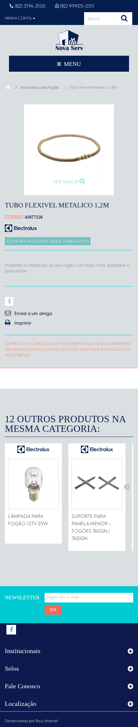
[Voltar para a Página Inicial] (8, 87)
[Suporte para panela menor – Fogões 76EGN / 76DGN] (97, 484)
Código (14, 217)
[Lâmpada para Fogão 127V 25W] (33, 484)
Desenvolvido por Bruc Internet (31, 721)
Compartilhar (9, 301)
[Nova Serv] (69, 40)
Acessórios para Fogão (39, 87)
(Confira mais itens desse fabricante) (47, 241)
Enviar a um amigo (33, 313)
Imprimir (22, 323)
